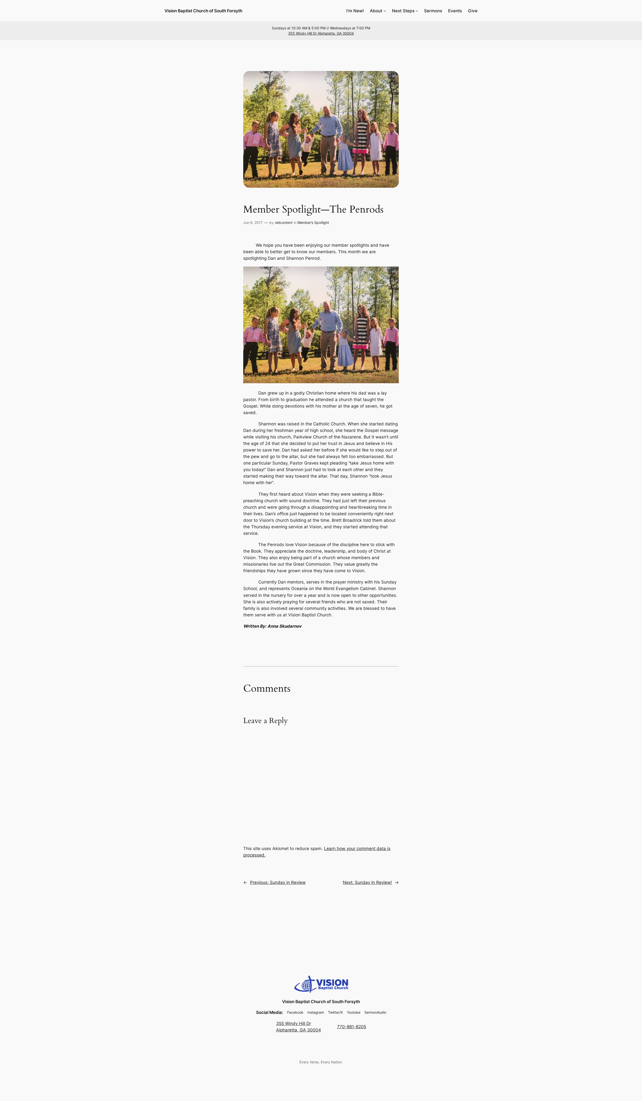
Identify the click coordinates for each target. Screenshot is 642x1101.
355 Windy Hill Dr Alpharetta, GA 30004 (321, 33)
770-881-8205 (351, 1026)
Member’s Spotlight (313, 222)
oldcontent (283, 222)
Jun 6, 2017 (253, 222)
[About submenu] (384, 11)
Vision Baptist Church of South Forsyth (203, 10)
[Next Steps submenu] (417, 11)
